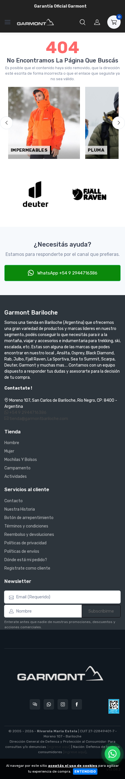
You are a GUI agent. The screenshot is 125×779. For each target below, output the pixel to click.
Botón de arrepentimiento (28, 517)
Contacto (13, 500)
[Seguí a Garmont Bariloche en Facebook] (77, 704)
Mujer (9, 451)
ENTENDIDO (85, 771)
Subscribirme (101, 611)
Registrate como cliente (27, 568)
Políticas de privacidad (25, 543)
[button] (82, 22)
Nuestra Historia (19, 509)
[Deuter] (36, 194)
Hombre (11, 442)
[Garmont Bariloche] (35, 22)
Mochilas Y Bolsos (20, 459)
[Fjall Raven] (89, 194)
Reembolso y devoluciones (29, 534)
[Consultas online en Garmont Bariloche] (35, 704)
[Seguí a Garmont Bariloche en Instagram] (63, 704)
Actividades (15, 476)
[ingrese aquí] (58, 747)
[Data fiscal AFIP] (114, 706)
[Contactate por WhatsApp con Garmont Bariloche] (49, 704)
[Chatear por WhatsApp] (112, 754)
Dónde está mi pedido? (25, 559)
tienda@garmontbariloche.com (38, 418)
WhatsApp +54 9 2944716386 (66, 273)
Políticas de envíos (21, 551)
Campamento (17, 468)
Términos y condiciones (26, 526)
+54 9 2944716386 (27, 412)
